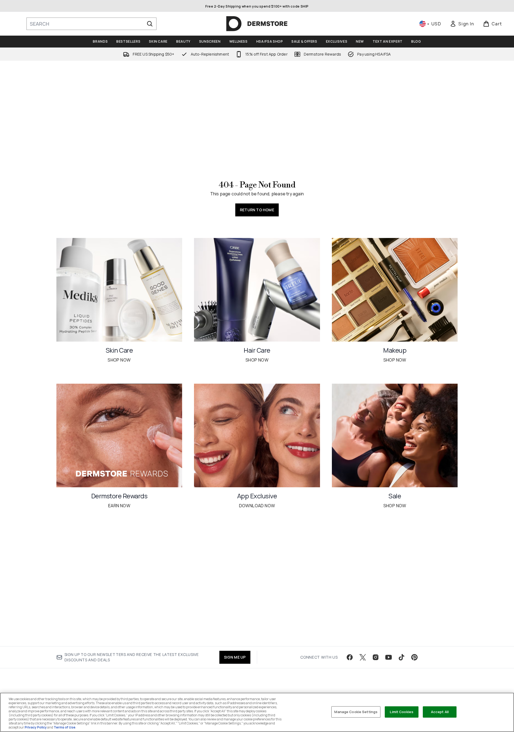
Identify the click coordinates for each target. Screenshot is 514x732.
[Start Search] (150, 24)
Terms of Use (64, 727)
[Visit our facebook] (349, 657)
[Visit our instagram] (375, 657)
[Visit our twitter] (362, 657)
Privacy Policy (36, 727)
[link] (462, 23)
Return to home (257, 209)
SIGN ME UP (235, 657)
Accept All (440, 711)
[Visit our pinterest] (414, 657)
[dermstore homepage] (257, 23)
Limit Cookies (401, 711)
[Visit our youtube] (388, 657)
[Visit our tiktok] (401, 657)
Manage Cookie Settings (355, 711)
